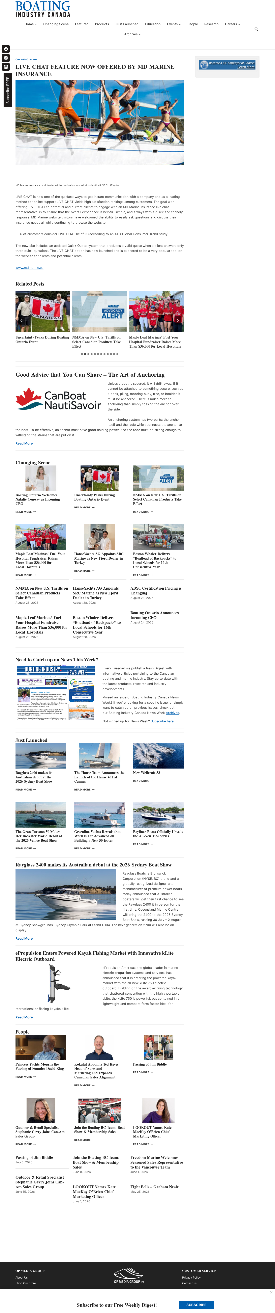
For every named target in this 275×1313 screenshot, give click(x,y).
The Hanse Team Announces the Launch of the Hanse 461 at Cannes (99, 777)
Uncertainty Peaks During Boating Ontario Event (94, 497)
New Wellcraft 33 (146, 772)
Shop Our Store (26, 1283)
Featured (82, 24)
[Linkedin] (6, 58)
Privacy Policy (191, 1277)
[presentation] (43, 311)
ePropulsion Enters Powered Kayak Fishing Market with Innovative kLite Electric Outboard (95, 956)
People (192, 24)
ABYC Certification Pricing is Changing (156, 590)
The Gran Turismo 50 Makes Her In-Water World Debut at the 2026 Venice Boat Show (39, 836)
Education (153, 24)
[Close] (271, 1292)
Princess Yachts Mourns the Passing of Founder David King (40, 1066)
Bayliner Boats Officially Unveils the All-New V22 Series (158, 834)
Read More (24, 443)
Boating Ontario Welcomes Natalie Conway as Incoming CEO (38, 499)
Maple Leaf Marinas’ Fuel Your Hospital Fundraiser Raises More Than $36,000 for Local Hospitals (98, 342)
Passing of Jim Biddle (150, 1064)
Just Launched (127, 24)
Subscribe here (162, 721)
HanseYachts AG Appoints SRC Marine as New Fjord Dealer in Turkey (153, 342)
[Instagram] (6, 67)
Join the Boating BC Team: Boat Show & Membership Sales (99, 1129)
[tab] (82, 354)
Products (102, 24)
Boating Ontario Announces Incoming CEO (154, 615)
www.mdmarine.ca (29, 268)
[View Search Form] (256, 29)
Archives (172, 713)
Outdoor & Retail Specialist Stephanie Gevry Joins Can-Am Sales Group (40, 1132)
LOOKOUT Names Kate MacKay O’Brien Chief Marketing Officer (152, 1132)
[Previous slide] (21, 320)
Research (211, 24)
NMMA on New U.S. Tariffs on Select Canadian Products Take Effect (40, 342)
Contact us (189, 1283)
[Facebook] (6, 49)
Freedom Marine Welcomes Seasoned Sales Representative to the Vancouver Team (156, 1162)
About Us (22, 1277)
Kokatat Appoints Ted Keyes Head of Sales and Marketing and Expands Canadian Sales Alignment (96, 1071)
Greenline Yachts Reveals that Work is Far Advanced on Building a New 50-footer (97, 836)
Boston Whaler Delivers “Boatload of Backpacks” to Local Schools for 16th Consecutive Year (154, 560)
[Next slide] (178, 320)
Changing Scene (56, 24)
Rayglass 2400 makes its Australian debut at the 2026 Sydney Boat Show (34, 777)
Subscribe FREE (8, 90)
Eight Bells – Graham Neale (154, 1186)
